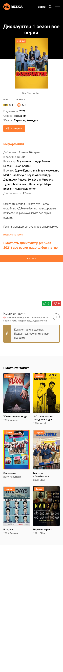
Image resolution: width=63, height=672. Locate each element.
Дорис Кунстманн (26, 170)
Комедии (32, 120)
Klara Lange (36, 184)
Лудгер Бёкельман (15, 184)
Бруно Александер (29, 161)
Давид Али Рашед (14, 179)
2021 (22, 111)
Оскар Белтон (22, 166)
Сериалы (19, 120)
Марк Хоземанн (48, 170)
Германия (20, 115)
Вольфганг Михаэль (40, 179)
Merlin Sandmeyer (14, 175)
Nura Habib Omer (25, 188)
